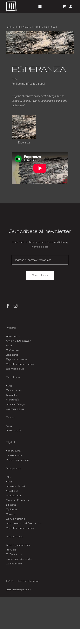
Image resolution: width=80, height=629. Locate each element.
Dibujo (10, 417)
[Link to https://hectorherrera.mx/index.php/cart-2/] (64, 6)
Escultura (13, 377)
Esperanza (24, 142)
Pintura (11, 327)
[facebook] (8, 306)
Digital (10, 442)
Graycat (28, 589)
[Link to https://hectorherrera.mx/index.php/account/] (70, 6)
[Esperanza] (24, 117)
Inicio (9, 26)
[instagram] (15, 306)
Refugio (37, 26)
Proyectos (13, 468)
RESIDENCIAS (22, 26)
